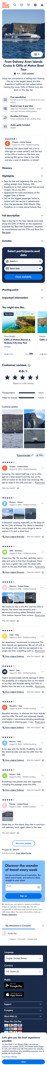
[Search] (15, 5)
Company (8, 1010)
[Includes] (42, 241)
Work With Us (10, 1016)
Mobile (7, 980)
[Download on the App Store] (14, 995)
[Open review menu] (42, 468)
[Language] (35, 5)
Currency (8, 965)
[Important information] (42, 298)
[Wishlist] (22, 5)
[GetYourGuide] (5, 5)
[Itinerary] (42, 168)
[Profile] (42, 5)
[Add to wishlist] (32, 314)
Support (7, 1004)
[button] (23, 73)
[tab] (18, 925)
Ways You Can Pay (12, 1021)
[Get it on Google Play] (14, 985)
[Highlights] (42, 176)
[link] (18, 334)
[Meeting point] (42, 290)
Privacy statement (9, 915)
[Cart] (28, 5)
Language (9, 952)
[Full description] (42, 215)
